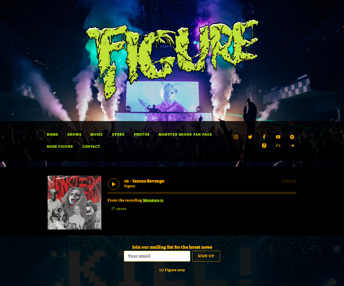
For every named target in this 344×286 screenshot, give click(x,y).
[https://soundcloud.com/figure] (292, 145)
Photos (141, 134)
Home (52, 134)
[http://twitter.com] (250, 137)
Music (96, 134)
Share (121, 209)
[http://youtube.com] (278, 137)
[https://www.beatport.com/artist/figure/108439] (278, 145)
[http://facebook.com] (264, 137)
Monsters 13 (153, 200)
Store (118, 134)
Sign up (206, 255)
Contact (91, 146)
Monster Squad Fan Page (185, 134)
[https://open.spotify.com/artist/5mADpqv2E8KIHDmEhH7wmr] (292, 137)
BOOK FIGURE (60, 146)
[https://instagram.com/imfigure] (236, 137)
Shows (74, 134)
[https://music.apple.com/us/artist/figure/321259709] (264, 145)
